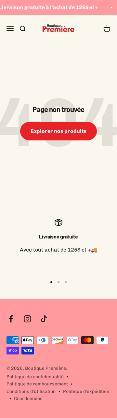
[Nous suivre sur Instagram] (27, 318)
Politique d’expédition (86, 391)
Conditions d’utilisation (31, 391)
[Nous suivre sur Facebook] (10, 318)
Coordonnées (28, 398)
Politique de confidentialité (35, 377)
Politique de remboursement (37, 384)
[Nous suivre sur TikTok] (44, 318)
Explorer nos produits (58, 131)
